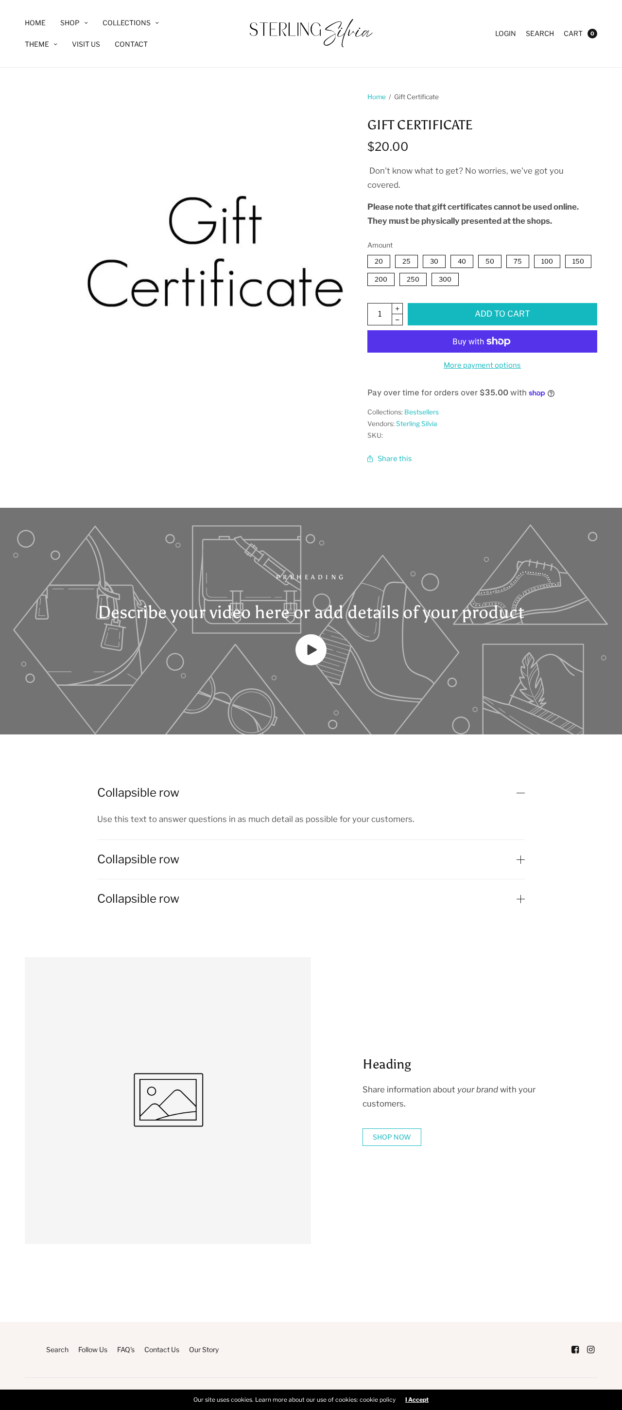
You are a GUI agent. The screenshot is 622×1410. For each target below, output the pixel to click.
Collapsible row (138, 793)
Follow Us (92, 1349)
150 (578, 260)
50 (489, 260)
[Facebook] (574, 1349)
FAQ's (126, 1349)
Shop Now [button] (392, 1137)
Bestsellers (421, 412)
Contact (131, 44)
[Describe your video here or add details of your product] (311, 662)
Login (505, 33)
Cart (573, 33)
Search (540, 33)
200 (381, 278)
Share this (395, 458)
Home (35, 22)
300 (445, 278)
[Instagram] (590, 1349)
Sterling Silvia (416, 424)
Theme (37, 44)
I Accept (417, 1400)
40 (461, 260)
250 (412, 278)
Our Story (204, 1349)
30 (434, 260)
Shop (70, 22)
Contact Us (161, 1349)
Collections (127, 22)
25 (406, 260)
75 (518, 260)
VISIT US (86, 44)
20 (378, 260)
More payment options (482, 365)
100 (546, 260)
